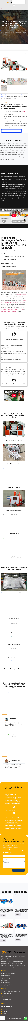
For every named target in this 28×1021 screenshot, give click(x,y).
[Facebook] (9, 1006)
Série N (23, 111)
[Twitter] (4, 1006)
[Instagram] (2, 1006)
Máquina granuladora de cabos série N (19, 32)
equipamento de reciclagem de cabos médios (12, 309)
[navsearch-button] (1, 8)
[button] (14, 5)
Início (2, 94)
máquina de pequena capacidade (9, 311)
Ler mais (3, 915)
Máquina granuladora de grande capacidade (14, 30)
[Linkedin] (11, 1006)
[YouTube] (7, 1006)
